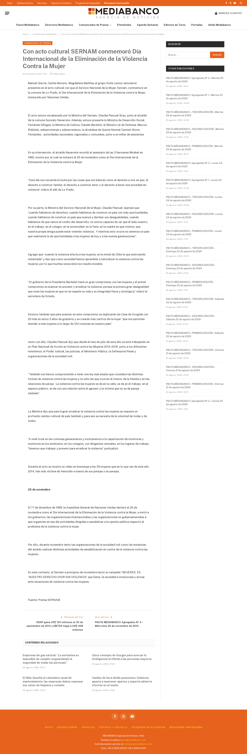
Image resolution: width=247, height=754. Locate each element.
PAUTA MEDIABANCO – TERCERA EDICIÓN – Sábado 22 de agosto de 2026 (195, 301)
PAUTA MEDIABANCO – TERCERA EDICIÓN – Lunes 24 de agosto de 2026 (194, 199)
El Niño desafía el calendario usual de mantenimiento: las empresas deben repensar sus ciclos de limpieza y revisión (53, 681)
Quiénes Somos (25, 3)
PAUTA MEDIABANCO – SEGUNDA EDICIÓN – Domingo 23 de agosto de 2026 (190, 267)
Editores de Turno (175, 24)
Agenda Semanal (147, 24)
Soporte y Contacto (61, 3)
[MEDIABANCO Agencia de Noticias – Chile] (123, 13)
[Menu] (7, 13)
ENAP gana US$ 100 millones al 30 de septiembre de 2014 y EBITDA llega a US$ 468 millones (54, 626)
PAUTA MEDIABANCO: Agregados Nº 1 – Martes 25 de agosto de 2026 (194, 97)
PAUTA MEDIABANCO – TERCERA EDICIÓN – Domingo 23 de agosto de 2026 (190, 250)
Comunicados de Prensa (94, 24)
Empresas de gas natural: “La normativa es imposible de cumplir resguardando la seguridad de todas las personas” (51, 659)
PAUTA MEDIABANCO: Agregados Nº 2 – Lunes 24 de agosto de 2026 (194, 165)
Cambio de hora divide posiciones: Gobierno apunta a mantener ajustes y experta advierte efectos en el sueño (122, 681)
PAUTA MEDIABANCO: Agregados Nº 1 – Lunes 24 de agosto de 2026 (194, 182)
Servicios (42, 3)
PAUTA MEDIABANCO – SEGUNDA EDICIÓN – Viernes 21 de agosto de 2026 (190, 369)
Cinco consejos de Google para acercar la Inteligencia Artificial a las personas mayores (122, 657)
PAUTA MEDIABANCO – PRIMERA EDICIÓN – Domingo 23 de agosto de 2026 (190, 284)
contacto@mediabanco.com (138, 744)
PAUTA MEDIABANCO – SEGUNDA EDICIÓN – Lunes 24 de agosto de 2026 (194, 216)
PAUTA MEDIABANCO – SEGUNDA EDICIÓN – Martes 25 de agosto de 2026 (195, 131)
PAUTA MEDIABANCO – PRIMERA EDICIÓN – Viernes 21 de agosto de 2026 (194, 386)
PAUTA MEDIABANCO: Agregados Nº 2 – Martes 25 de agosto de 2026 (194, 80)
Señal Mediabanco (219, 24)
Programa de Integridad (88, 3)
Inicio (9, 3)
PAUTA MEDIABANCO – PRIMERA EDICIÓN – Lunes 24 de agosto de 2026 (194, 233)
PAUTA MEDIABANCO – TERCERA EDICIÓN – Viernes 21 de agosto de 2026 (195, 352)
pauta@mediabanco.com (133, 740)
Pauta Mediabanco (27, 24)
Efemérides (124, 24)
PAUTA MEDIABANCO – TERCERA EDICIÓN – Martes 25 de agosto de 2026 (194, 114)
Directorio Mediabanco (59, 24)
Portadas (196, 24)
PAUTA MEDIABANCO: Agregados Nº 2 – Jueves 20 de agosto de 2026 (194, 403)
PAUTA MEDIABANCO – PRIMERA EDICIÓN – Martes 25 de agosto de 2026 (194, 148)
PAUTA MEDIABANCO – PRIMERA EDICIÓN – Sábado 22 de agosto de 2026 (195, 335)
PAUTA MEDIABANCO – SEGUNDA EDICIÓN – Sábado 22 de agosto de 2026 (190, 318)
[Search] (240, 3)
